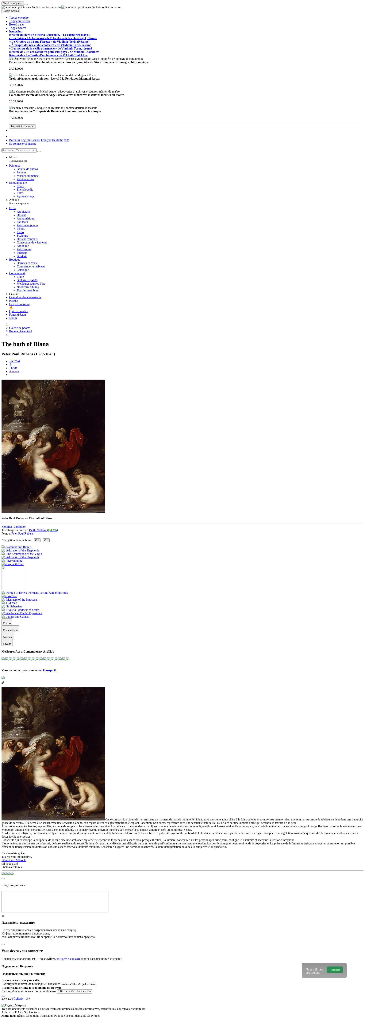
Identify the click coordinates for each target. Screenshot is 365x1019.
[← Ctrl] (13, 564)
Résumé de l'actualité (22, 126)
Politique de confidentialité (70, 1015)
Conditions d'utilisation (40, 1015)
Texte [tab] (13, 367)
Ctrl (37, 540)
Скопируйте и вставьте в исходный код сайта (31, 983)
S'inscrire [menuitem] (30, 143)
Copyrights (93, 1015)
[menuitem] (66, 140)
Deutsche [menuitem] (57, 140)
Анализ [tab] (14, 371)
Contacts (34, 1012)
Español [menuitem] (35, 140)
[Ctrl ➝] (35, 592)
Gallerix (18, 998)
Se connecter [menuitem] (17, 143)
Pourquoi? (49, 670)
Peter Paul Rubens (22, 533)
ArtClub (19, 201)
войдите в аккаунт (68, 959)
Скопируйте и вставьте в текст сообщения (29, 991)
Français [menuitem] (46, 140)
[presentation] (186, 375)
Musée (18, 159)
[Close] (38, 151)
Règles (21, 1015)
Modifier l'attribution (14, 526)
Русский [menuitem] (14, 140)
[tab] (14, 361)
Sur (26, 1012)
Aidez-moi (8, 1012)
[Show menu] (26, 4)
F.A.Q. (19, 1012)
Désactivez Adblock (14, 860)
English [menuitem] (25, 140)
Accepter (335, 969)
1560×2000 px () (43, 530)
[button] (19, 17)
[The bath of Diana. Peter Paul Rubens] (53, 511)
